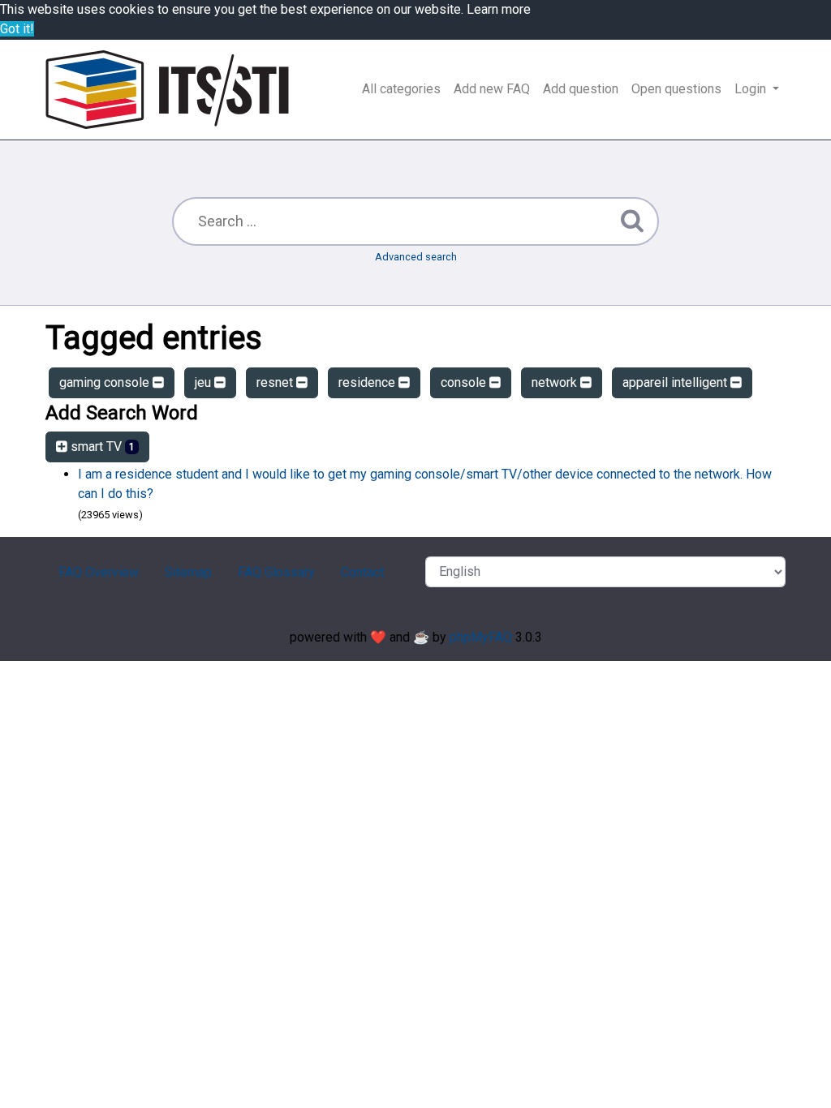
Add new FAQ (492, 89)
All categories (401, 89)
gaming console (106, 382)
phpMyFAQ (481, 637)
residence (368, 382)
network (556, 382)
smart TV (101, 446)
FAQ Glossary (276, 572)
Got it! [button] (17, 29)
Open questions (676, 89)
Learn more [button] (499, 9)
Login (751, 89)
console (465, 382)
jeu (204, 382)
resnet (276, 382)
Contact (362, 572)
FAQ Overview (98, 572)
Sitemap (188, 572)
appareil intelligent (676, 382)
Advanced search (416, 257)
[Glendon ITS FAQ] (167, 89)
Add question (580, 89)
